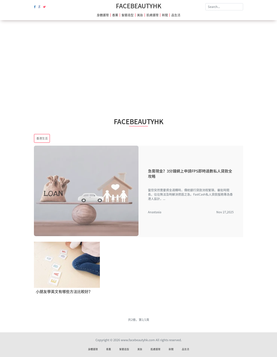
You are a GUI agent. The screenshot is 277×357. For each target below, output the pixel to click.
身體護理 (103, 15)
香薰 (115, 15)
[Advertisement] (138, 54)
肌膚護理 (152, 15)
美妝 (140, 15)
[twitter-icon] (44, 6)
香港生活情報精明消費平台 (42, 139)
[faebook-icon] (35, 6)
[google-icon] (39, 6)
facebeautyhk (138, 6)
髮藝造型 (128, 15)
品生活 (175, 15)
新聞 (165, 15)
